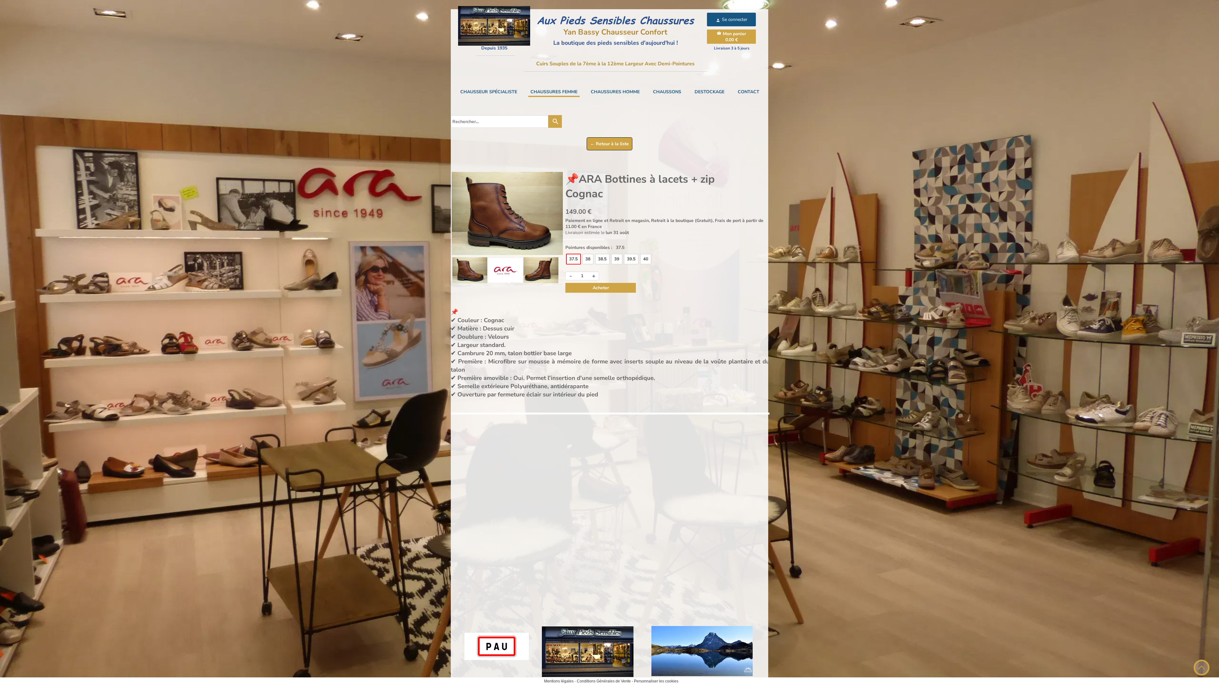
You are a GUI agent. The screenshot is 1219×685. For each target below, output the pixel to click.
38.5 (602, 259)
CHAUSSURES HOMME (615, 92)
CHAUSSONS (667, 92)
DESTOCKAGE (709, 92)
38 (587, 259)
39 (616, 259)
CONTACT (748, 92)
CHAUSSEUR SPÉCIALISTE (488, 92)
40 (645, 259)
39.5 (631, 259)
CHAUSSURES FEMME (553, 92)
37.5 (573, 259)
